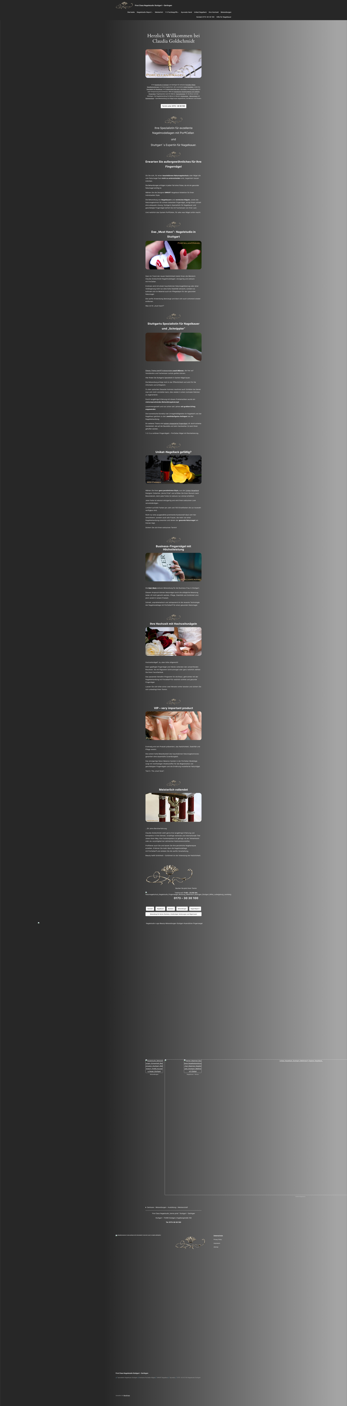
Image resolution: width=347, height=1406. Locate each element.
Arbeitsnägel (184, 96)
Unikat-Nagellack (192, 490)
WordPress (127, 1395)
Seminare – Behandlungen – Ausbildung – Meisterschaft (167, 1207)
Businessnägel (150, 98)
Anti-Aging (183, 89)
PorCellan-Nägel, (191, 85)
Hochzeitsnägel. (181, 94)
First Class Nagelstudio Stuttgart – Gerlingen (153, 5)
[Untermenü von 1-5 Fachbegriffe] (178, 12)
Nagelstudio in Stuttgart (162, 85)
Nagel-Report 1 (195, 908)
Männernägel (193, 96)
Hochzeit (150, 908)
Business (171, 908)
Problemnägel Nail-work (172, 89)
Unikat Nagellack (188, 87)
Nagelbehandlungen (153, 87)
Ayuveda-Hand (194, 89)
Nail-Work (152, 588)
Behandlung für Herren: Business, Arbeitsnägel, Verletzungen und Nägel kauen (173, 914)
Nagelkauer (160, 908)
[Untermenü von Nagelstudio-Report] (152, 12)
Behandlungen (182, 908)
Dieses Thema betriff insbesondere (164, 371)
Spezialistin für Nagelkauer (154, 89)
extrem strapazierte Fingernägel (176, 423)
